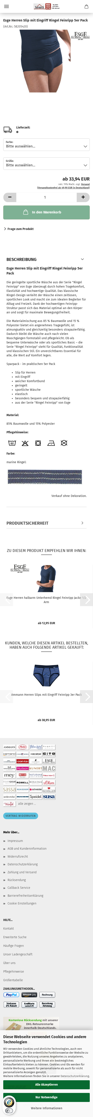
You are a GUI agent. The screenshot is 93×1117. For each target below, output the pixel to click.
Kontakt (8, 928)
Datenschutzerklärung (75, 1076)
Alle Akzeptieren (46, 1084)
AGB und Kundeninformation (27, 848)
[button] (9, 197)
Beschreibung (21, 259)
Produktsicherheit (27, 523)
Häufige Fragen (13, 946)
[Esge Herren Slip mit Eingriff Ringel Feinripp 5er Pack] (46, 61)
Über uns (9, 963)
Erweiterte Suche (15, 937)
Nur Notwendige (46, 1097)
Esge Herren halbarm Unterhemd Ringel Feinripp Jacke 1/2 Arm (46, 600)
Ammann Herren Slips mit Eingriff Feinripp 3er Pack (46, 695)
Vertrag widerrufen (21, 815)
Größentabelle (13, 980)
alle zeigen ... (27, 804)
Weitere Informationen (46, 1108)
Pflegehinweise (13, 971)
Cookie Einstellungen (22, 903)
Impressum (15, 841)
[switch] (9, 1110)
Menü (6, 6)
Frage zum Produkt (21, 229)
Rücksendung (17, 880)
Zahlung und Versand (22, 872)
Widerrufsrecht (18, 856)
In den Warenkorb (46, 212)
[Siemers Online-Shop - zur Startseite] (46, 6)
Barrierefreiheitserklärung (25, 896)
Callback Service (19, 888)
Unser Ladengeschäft (17, 954)
